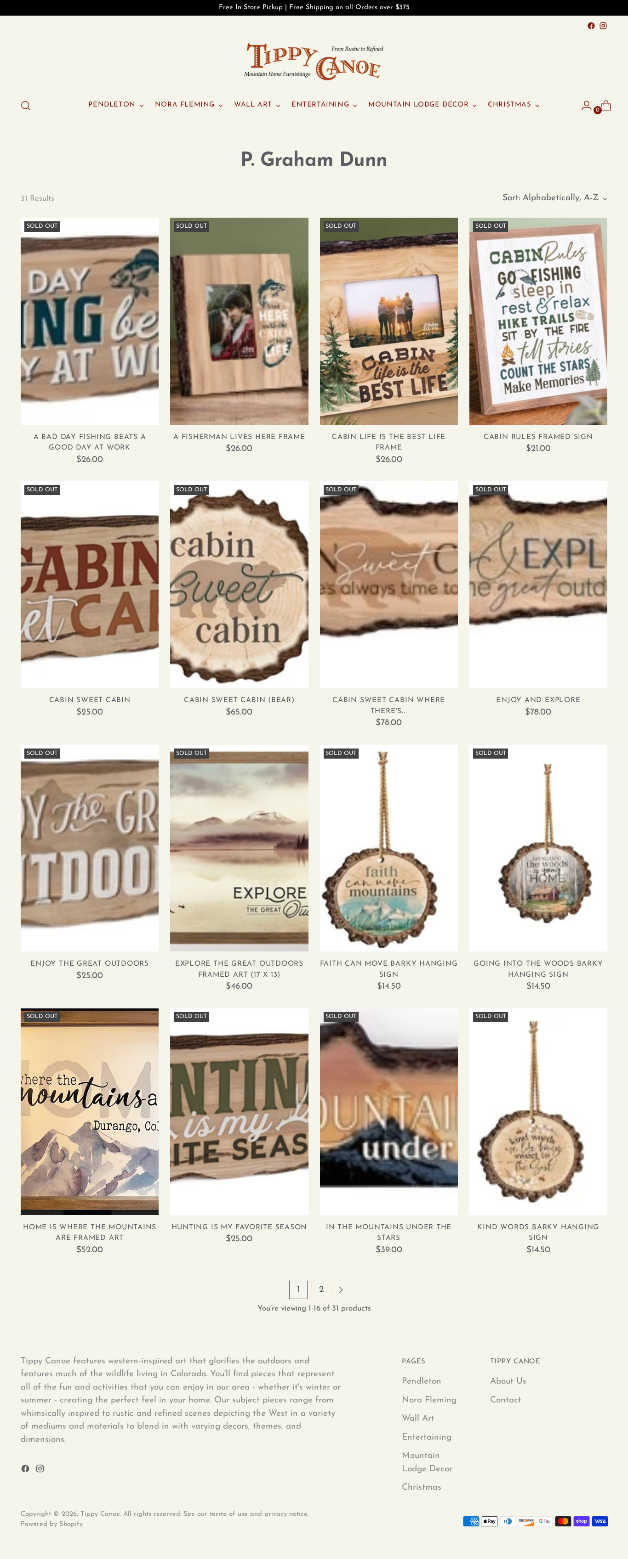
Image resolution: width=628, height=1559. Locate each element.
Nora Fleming (429, 1400)
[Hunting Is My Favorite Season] (239, 1111)
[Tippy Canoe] (314, 61)
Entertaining (426, 1437)
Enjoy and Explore (538, 700)
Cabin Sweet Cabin (90, 700)
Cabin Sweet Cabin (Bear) (239, 700)
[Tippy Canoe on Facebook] (591, 26)
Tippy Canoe (100, 1514)
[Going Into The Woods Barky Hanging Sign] (538, 848)
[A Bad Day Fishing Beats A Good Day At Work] (90, 321)
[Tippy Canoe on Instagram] (603, 26)
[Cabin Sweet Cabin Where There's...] (389, 584)
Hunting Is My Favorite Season (239, 1227)
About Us (508, 1381)
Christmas (421, 1487)
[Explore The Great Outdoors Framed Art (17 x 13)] (239, 848)
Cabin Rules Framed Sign (538, 437)
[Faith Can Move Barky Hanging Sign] (389, 848)
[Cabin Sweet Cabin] (90, 584)
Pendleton (421, 1381)
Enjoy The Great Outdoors (89, 964)
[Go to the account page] (583, 105)
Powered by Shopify (52, 1524)
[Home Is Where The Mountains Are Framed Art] (90, 1111)
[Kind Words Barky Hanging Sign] (538, 1111)
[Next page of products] (340, 1290)
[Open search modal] (26, 105)
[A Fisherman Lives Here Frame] (239, 321)
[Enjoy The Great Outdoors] (90, 848)
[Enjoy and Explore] (538, 584)
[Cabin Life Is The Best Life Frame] (389, 321)
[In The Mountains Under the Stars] (389, 1111)
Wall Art (418, 1418)
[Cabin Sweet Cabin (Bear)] (239, 584)
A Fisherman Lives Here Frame (239, 437)
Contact (505, 1400)
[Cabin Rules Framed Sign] (538, 321)
